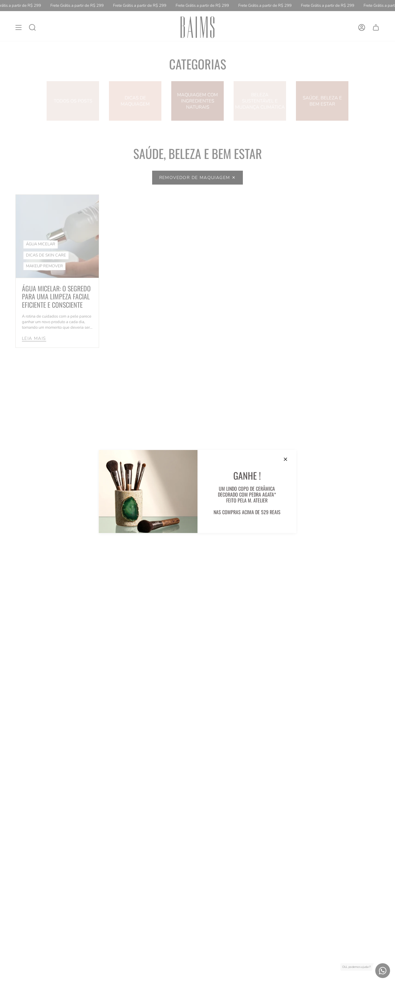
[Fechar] (285, 459)
